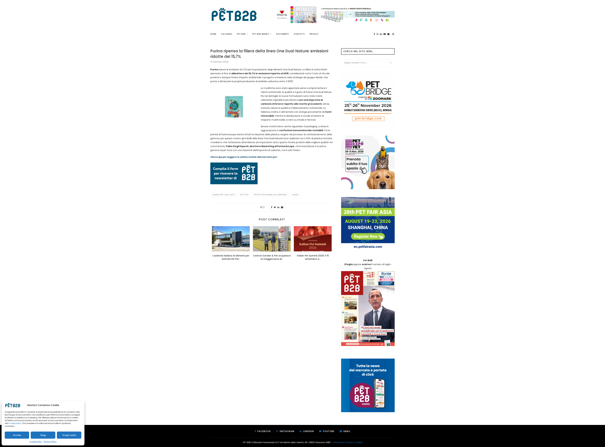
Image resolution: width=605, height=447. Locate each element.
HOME (213, 34)
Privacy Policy (50, 441)
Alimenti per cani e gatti (223, 194)
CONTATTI (299, 34)
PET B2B (241, 34)
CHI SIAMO (226, 34)
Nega (43, 435)
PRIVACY (314, 34)
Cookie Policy (35, 441)
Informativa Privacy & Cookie (347, 442)
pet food (244, 194)
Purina (295, 194)
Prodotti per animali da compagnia (270, 194)
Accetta (17, 435)
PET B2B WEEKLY (260, 34)
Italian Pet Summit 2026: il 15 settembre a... (313, 257)
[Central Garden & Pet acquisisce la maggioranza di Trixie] (272, 238)
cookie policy (15, 423)
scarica (366, 264)
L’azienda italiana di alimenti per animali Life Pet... (230, 257)
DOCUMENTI (282, 34)
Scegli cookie (69, 435)
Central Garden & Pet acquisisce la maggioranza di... (272, 257)
